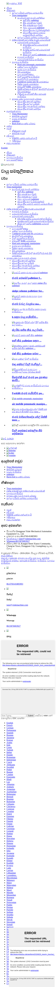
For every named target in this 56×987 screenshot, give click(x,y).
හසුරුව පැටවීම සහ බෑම (29, 558)
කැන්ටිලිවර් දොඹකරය (27, 79)
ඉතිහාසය (16, 141)
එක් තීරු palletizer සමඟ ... (26, 353)
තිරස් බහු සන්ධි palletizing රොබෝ (38, 55)
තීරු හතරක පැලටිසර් (33, 25)
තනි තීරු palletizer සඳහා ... (26, 340)
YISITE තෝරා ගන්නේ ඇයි (24, 138)
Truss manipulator (19, 15)
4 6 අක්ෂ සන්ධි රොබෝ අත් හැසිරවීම (34, 219)
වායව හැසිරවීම (19, 118)
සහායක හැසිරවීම (28, 560)
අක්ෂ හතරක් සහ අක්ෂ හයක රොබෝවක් (31, 40)
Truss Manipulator (20, 114)
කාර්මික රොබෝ (19, 116)
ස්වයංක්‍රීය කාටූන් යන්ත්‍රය (29, 101)
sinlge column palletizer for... (28, 290)
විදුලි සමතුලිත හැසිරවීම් (28, 77)
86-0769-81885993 (15, 584)
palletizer (16, 121)
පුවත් (9, 128)
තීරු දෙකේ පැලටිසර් (32, 23)
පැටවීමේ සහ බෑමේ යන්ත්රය (31, 18)
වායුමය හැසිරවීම (20, 62)
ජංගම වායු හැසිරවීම (26, 69)
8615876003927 (18, 541)
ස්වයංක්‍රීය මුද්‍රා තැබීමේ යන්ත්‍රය (31, 106)
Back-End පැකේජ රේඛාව (23, 123)
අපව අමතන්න (13, 143)
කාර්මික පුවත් (18, 133)
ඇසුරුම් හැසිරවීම (25, 57)
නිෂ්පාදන (11, 10)
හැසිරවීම (42, 560)
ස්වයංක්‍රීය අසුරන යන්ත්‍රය (29, 109)
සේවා (9, 126)
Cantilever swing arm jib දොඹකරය (33, 82)
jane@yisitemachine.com (24, 539)
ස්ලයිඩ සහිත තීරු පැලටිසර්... (28, 330)
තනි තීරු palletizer (31, 20)
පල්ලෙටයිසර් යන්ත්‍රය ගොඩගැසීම (27, 13)
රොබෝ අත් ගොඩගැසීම (28, 42)
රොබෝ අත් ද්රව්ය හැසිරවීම (30, 59)
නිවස (9, 8)
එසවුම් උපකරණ (9, 558)
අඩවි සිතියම (7, 555)
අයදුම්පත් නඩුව (14, 111)
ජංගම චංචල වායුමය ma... (26, 303)
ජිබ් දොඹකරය (24, 72)
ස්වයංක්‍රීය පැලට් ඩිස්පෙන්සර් (36, 30)
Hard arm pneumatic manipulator (31, 64)
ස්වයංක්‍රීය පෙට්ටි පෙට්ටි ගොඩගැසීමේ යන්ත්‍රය (34, 33)
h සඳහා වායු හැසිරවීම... (25, 317)
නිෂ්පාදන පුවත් (19, 131)
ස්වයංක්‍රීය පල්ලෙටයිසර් (28, 104)
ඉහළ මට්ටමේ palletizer (33, 28)
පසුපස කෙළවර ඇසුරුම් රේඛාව (27, 99)
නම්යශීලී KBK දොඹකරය (29, 87)
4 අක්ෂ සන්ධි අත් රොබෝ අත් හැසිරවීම (35, 221)
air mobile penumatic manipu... (29, 403)
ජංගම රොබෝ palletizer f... (27, 277)
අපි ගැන (10, 136)
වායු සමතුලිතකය (25, 74)
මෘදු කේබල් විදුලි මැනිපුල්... (27, 364)
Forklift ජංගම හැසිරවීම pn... (28, 393)
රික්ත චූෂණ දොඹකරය (28, 84)
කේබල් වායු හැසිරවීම (27, 67)
